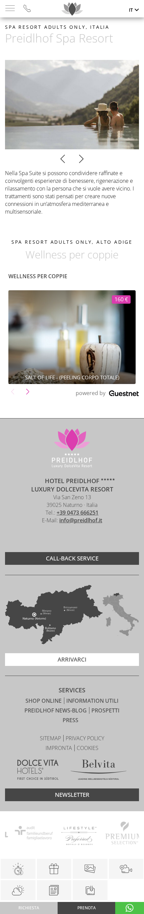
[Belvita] (98, 771)
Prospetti (105, 710)
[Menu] (10, 8)
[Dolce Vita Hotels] (38, 771)
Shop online (44, 700)
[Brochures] (54, 890)
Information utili (92, 700)
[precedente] (62, 159)
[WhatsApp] (129, 908)
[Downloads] (89, 890)
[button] (12, 391)
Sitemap (51, 738)
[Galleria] (90, 869)
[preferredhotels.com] (73, 834)
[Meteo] (18, 890)
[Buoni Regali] (54, 869)
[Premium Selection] (118, 834)
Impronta (59, 748)
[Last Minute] (18, 869)
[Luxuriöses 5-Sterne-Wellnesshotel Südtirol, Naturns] (62, 538)
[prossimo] (81, 159)
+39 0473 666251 (77, 512)
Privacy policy (85, 738)
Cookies (87, 748)
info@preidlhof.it (80, 520)
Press (70, 720)
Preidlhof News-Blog (56, 710)
